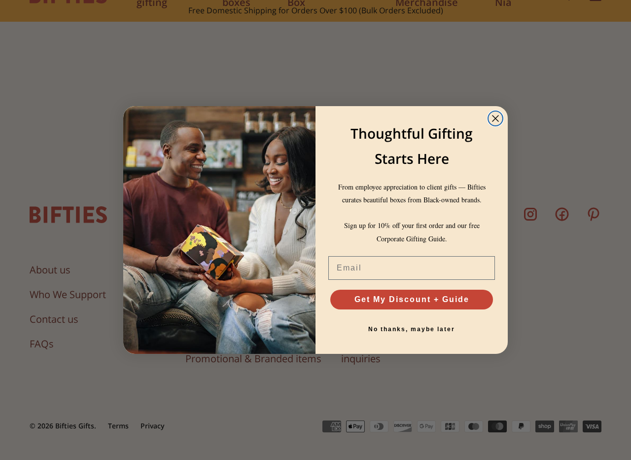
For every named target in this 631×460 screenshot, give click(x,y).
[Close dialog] (495, 118)
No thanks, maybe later (411, 329)
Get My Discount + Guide (411, 299)
